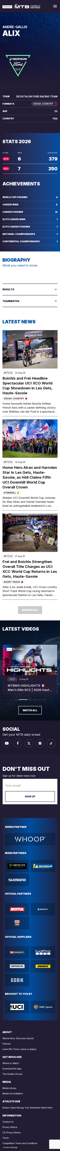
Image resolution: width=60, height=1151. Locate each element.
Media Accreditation (12, 1093)
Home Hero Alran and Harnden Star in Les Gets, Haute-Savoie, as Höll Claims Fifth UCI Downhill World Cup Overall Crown (29, 477)
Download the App (11, 1068)
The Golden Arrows (12, 1074)
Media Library (9, 1088)
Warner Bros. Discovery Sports (18, 1038)
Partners (6, 1043)
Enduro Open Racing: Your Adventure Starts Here (27, 1107)
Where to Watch (10, 1063)
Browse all (30, 610)
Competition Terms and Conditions (19, 1143)
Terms (5, 1138)
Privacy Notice (9, 1127)
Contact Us (8, 1121)
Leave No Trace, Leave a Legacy (19, 1049)
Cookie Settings (10, 1147)
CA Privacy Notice (11, 1132)
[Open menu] (55, 6)
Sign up (30, 796)
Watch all (30, 710)
